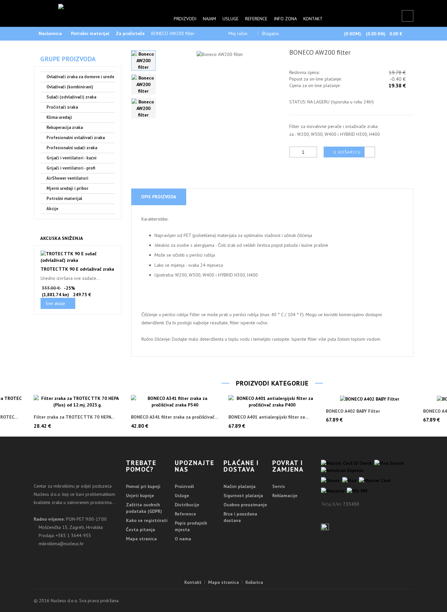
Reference (256, 19)
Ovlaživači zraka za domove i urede (80, 77)
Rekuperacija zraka (64, 127)
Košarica (254, 582)
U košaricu (347, 152)
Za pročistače (130, 33)
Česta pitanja (140, 529)
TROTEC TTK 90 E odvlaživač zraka (77, 269)
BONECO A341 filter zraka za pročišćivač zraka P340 (172, 417)
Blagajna (270, 33)
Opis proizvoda (158, 197)
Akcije (52, 208)
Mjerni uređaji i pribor (67, 188)
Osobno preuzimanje (245, 505)
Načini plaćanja (240, 486)
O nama (183, 539)
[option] (143, 60)
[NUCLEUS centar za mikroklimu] (93, 10)
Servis (278, 486)
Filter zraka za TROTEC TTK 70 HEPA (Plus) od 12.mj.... (72, 417)
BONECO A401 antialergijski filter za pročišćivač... (266, 417)
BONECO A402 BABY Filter (353, 411)
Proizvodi (185, 19)
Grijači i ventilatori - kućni (71, 158)
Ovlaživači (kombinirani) (69, 87)
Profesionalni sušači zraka (71, 148)
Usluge (231, 19)
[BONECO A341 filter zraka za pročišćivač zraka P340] (175, 401)
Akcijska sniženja (61, 238)
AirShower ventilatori (67, 178)
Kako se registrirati (147, 520)
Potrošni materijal (90, 33)
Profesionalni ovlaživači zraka (75, 137)
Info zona (285, 19)
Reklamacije (284, 495)
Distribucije (187, 505)
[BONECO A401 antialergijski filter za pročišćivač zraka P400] (272, 401)
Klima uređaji (59, 117)
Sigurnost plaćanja (243, 495)
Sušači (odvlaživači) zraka (71, 97)
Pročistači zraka (62, 107)
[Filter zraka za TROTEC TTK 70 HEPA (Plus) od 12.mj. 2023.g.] (77, 401)
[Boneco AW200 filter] (143, 60)
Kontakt (313, 19)
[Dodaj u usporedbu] (369, 152)
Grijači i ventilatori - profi (70, 168)
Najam (209, 19)
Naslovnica (50, 33)
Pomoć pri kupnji (143, 486)
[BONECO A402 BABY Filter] (370, 398)
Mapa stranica (141, 539)
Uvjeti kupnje (140, 495)
